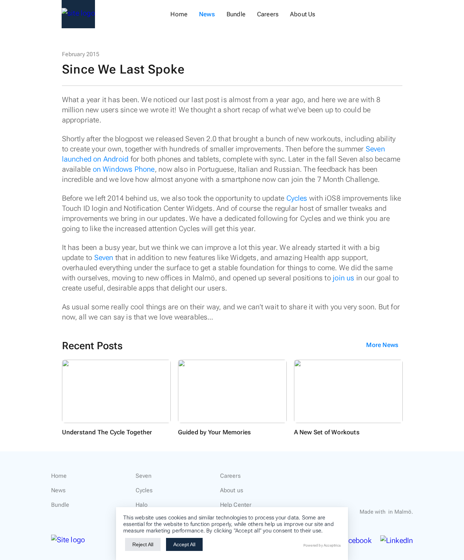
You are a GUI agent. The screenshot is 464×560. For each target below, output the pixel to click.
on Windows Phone (124, 169)
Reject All (142, 544)
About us (231, 490)
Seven (103, 257)
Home (178, 14)
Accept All (184, 544)
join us (343, 277)
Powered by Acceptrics (322, 545)
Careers (267, 14)
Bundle (236, 14)
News (207, 14)
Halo (142, 504)
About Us (302, 14)
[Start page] (78, 14)
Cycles (296, 198)
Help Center (236, 504)
